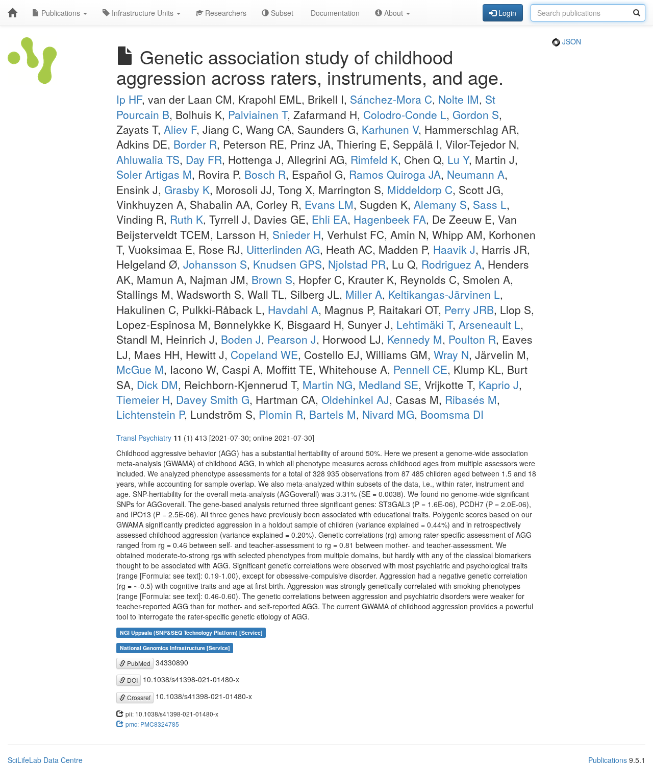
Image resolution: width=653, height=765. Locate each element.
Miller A (363, 294)
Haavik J (454, 249)
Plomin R (281, 414)
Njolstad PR (357, 264)
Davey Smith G (212, 399)
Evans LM (329, 204)
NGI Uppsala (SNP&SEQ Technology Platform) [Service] (191, 632)
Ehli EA (329, 219)
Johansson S (215, 264)
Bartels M (332, 414)
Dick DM (157, 384)
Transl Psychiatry (143, 438)
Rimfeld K (374, 159)
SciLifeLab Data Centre (45, 760)
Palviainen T (257, 114)
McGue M (140, 369)
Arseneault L (489, 324)
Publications (60, 13)
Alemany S (440, 204)
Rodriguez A (451, 264)
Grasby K (187, 189)
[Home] (12, 13)
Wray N (451, 354)
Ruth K (186, 219)
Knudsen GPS (287, 264)
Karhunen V (390, 129)
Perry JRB (469, 309)
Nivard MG (388, 414)
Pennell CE (420, 369)
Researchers (224, 13)
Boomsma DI (452, 414)
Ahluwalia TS (148, 159)
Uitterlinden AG (283, 249)
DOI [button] (131, 680)
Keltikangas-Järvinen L (444, 294)
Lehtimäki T (424, 324)
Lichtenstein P (150, 414)
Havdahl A (293, 309)
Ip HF (129, 99)
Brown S (272, 279)
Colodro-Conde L (404, 114)
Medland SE (388, 384)
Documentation (334, 13)
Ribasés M (471, 399)
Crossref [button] (137, 697)
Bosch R (265, 174)
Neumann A (476, 174)
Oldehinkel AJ (355, 399)
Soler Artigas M (154, 174)
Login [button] (506, 13)
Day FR (204, 159)
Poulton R (472, 339)
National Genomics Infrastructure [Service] (175, 648)
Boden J (241, 339)
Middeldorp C (420, 189)
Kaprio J (499, 384)
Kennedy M (414, 339)
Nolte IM (458, 99)
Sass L (490, 204)
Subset (281, 13)
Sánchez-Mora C (391, 99)
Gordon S (476, 114)
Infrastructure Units (142, 13)
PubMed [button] (137, 663)
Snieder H (296, 234)
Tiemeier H (143, 399)
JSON (570, 41)
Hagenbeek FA (390, 219)
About (393, 13)
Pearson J (291, 339)
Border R (195, 144)
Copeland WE (264, 354)
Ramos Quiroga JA (395, 174)
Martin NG (328, 384)
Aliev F (180, 129)
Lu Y (458, 159)
